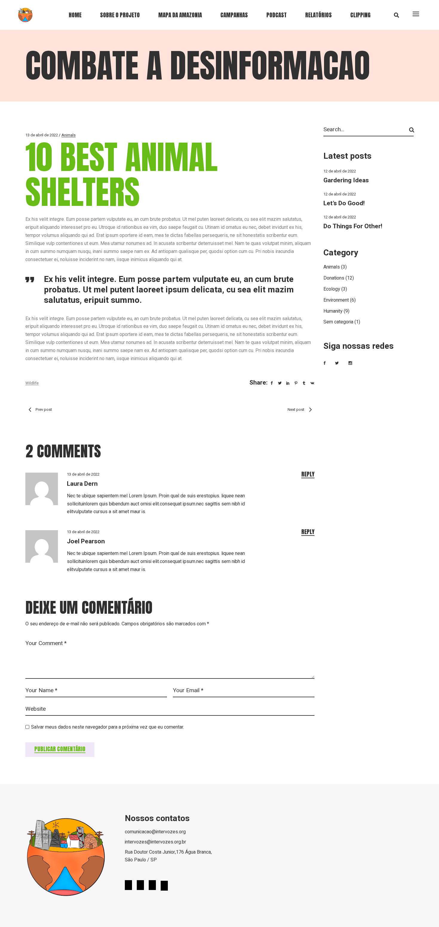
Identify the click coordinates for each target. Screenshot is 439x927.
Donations (333, 278)
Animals (69, 135)
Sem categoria (338, 322)
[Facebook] (128, 885)
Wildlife (32, 383)
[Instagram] (140, 885)
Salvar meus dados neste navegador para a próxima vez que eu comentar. (107, 727)
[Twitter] (164, 886)
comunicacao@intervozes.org (155, 831)
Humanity (333, 311)
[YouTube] (152, 885)
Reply (307, 474)
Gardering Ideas (346, 180)
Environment (336, 300)
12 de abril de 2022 (339, 171)
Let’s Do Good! (344, 203)
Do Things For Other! (352, 226)
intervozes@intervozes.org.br (155, 842)
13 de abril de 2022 (41, 135)
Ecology (331, 289)
